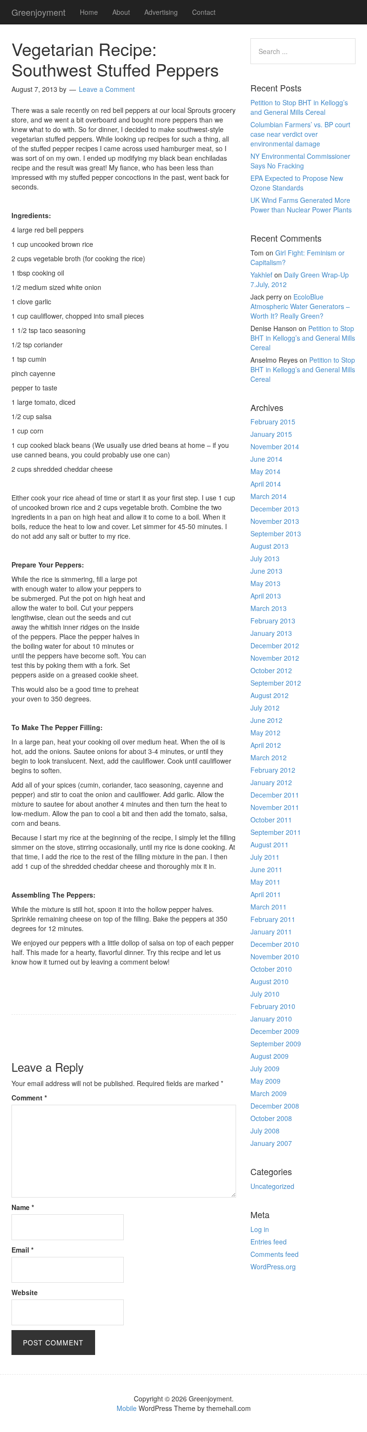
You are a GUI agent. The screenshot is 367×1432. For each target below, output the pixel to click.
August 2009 (269, 1056)
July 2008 (265, 1130)
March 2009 (268, 1093)
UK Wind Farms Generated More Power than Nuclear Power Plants (301, 204)
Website (24, 1292)
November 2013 (274, 521)
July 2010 (265, 994)
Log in (259, 1229)
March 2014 (268, 496)
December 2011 (274, 794)
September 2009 (275, 1043)
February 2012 (272, 770)
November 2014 (274, 446)
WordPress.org (273, 1266)
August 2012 (269, 695)
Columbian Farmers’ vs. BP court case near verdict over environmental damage (300, 134)
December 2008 (274, 1105)
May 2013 (265, 583)
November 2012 (274, 658)
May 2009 (265, 1081)
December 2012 (274, 645)
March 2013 (268, 608)
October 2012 (271, 670)
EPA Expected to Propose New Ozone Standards (296, 182)
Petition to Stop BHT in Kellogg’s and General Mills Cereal (299, 107)
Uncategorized (272, 1186)
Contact (204, 12)
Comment (29, 1097)
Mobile (127, 1408)
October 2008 (271, 1118)
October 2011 (271, 819)
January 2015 (271, 434)
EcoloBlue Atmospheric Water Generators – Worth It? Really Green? (300, 306)
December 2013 (274, 508)
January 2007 (271, 1143)
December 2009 (274, 1031)
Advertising (161, 12)
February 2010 (272, 1006)
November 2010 (274, 956)
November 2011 (274, 807)
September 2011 (275, 832)
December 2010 (274, 944)
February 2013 (272, 620)
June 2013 (266, 571)
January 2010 (271, 1018)
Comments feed (274, 1254)
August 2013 (269, 546)
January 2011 (271, 931)
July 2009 (265, 1068)
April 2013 (265, 595)
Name (22, 1207)
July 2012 (265, 707)
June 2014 (266, 459)
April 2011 (265, 894)
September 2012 (275, 683)
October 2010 (271, 969)
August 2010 (269, 981)
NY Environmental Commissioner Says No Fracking (300, 160)
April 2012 (265, 745)
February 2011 (272, 919)
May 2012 (265, 732)
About (121, 12)
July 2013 (265, 558)
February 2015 (272, 421)
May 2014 (265, 471)
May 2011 (265, 882)
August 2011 (269, 844)
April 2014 (265, 483)
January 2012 (271, 782)
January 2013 (271, 633)
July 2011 (265, 857)
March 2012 (268, 757)
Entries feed (268, 1241)
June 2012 (266, 720)
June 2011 (266, 869)
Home (89, 12)
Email (22, 1249)
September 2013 (275, 533)
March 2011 (268, 906)
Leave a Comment (107, 89)
